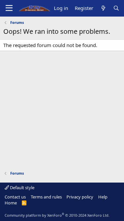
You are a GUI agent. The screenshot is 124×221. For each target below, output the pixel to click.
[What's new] (103, 8)
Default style (21, 188)
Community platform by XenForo (57, 215)
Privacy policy (79, 197)
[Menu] (9, 8)
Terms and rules (46, 197)
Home (11, 203)
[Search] (116, 8)
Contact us (15, 197)
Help (102, 197)
